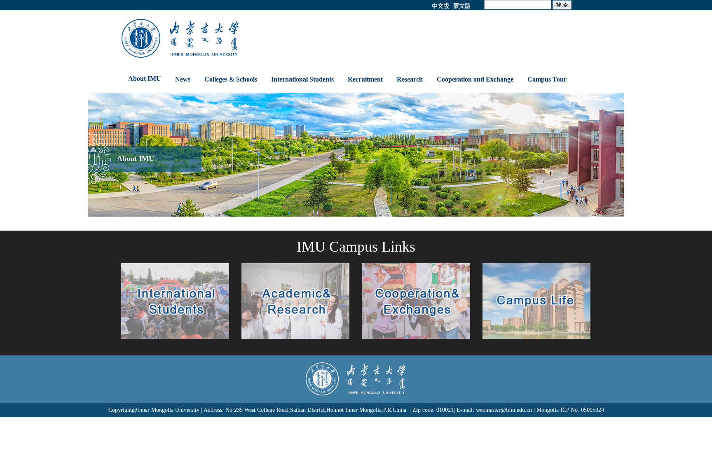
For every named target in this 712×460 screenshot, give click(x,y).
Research (410, 79)
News (182, 79)
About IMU (144, 78)
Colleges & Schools (230, 79)
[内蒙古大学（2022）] (255, 38)
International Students (302, 79)
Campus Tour (547, 79)
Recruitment (365, 79)
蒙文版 (462, 6)
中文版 (440, 6)
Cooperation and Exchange (475, 79)
